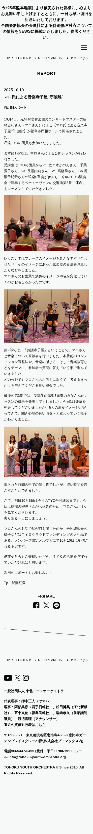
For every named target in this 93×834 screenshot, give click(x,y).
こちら (40, 725)
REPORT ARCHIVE (51, 58)
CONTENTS (24, 58)
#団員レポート (15, 107)
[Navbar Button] (84, 47)
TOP (7, 58)
